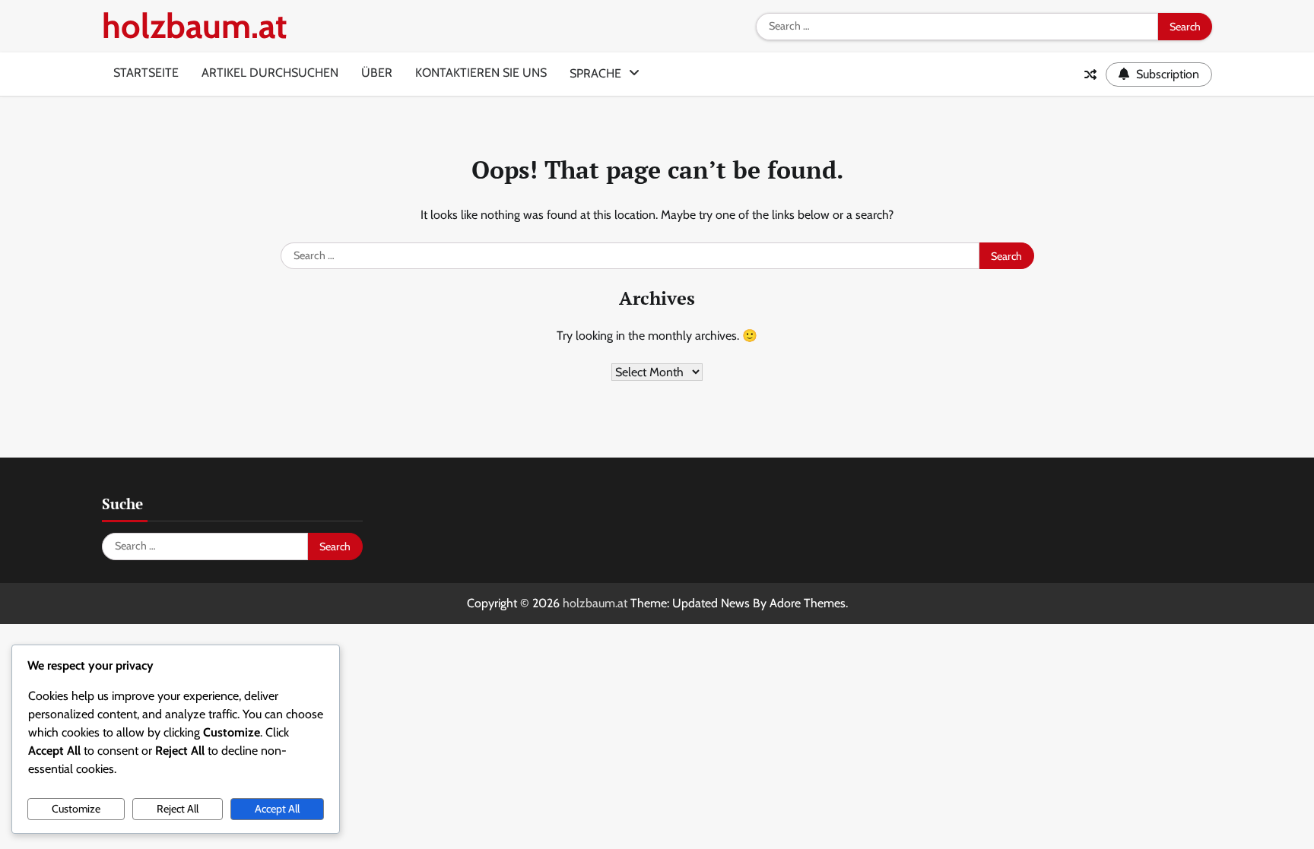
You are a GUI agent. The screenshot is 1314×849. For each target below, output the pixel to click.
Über (376, 72)
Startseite (146, 72)
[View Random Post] (1090, 74)
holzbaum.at (194, 25)
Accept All (277, 809)
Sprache (595, 73)
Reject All (177, 809)
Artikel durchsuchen (270, 72)
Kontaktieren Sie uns (481, 72)
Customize (76, 809)
